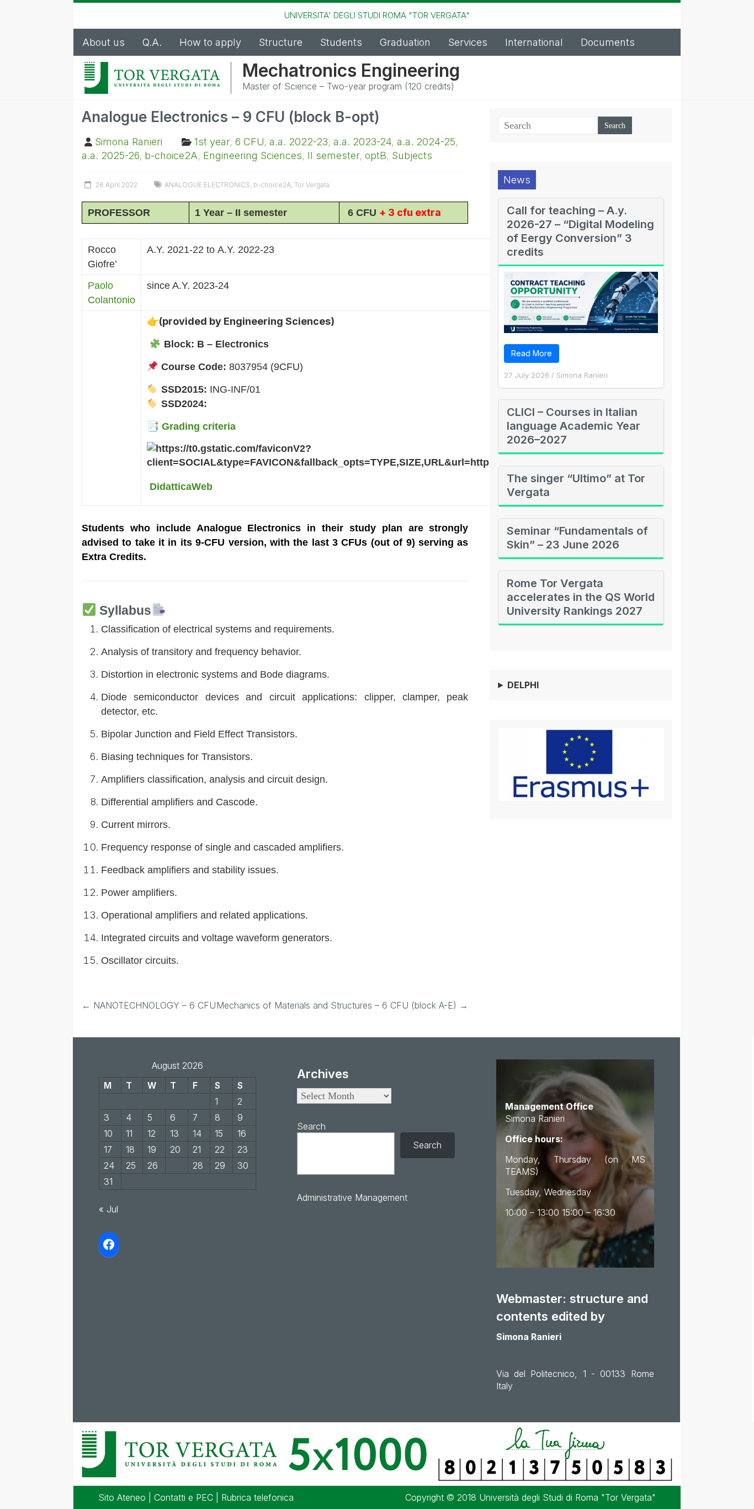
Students (341, 42)
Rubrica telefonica (257, 1497)
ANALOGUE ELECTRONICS (207, 185)
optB (375, 155)
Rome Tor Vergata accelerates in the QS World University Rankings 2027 (581, 597)
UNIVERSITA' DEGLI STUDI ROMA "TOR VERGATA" (377, 15)
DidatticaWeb (181, 486)
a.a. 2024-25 (426, 141)
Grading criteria (199, 426)
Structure (280, 42)
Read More (531, 353)
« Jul (108, 1209)
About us (103, 42)
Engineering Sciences (252, 155)
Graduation (405, 42)
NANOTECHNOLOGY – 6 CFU (149, 1005)
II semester (333, 155)
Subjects (412, 155)
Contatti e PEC (183, 1497)
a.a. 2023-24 (362, 141)
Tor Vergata (312, 185)
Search (311, 1126)
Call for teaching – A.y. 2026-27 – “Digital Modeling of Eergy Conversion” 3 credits (580, 231)
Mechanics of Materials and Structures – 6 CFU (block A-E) (342, 1005)
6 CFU (249, 141)
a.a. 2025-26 (110, 155)
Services (467, 42)
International (534, 42)
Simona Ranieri (128, 141)
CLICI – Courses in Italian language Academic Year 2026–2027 (573, 425)
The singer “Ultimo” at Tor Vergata (576, 485)
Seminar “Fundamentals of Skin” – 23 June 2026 (577, 537)
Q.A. (152, 42)
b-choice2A (171, 155)
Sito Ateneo (122, 1497)
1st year (212, 141)
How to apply (210, 42)
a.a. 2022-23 (298, 141)
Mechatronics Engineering (351, 70)
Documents (608, 42)
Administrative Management (352, 1197)
